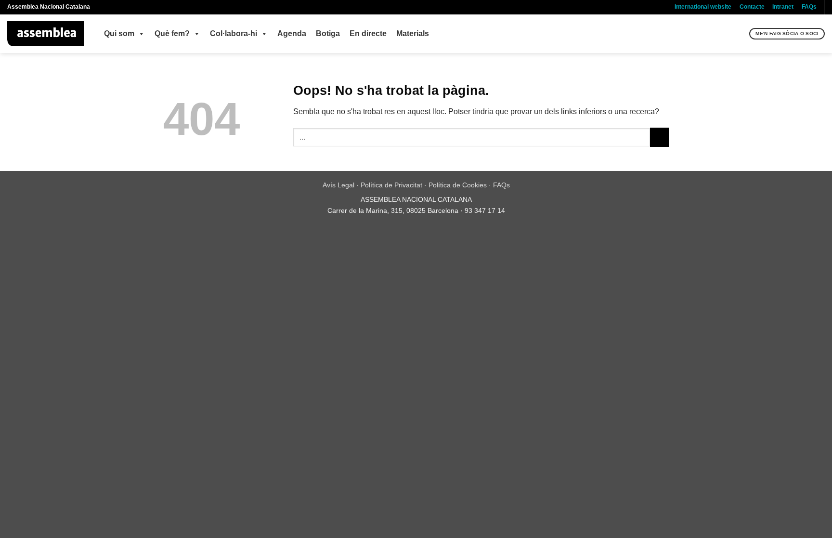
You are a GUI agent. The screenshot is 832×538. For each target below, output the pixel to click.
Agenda (291, 33)
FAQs (809, 6)
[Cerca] (740, 33)
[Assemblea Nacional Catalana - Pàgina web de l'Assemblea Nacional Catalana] (46, 33)
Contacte (752, 6)
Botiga (328, 33)
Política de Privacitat (391, 185)
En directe (368, 33)
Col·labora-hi (233, 33)
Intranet (782, 6)
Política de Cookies (458, 185)
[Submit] (659, 137)
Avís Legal (338, 185)
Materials (412, 33)
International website (703, 6)
